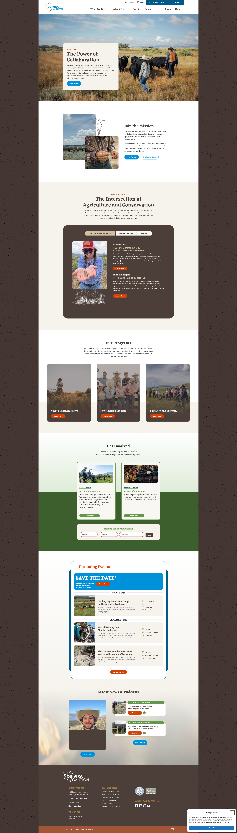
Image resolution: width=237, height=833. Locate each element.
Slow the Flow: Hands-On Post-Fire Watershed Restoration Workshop (115, 652)
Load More (118, 672)
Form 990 (72, 819)
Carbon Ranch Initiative (110, 792)
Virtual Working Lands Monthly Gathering (109, 628)
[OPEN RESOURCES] (159, 9)
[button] (232, 813)
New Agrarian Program (110, 795)
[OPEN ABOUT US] (126, 9)
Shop (142, 2)
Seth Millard (81, 728)
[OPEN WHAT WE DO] (107, 9)
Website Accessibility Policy (111, 806)
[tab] (100, 233)
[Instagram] (144, 805)
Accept (212, 828)
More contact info (75, 806)
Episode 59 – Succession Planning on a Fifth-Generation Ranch (143, 727)
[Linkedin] (140, 805)
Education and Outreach (110, 797)
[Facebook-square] (136, 805)
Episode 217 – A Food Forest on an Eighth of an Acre (140, 707)
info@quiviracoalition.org (78, 798)
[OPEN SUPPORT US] (180, 9)
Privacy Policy (107, 803)
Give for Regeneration (89, 491)
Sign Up (149, 535)
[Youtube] (148, 805)
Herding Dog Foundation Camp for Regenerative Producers (113, 602)
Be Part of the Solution (135, 491)
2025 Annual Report (109, 800)
